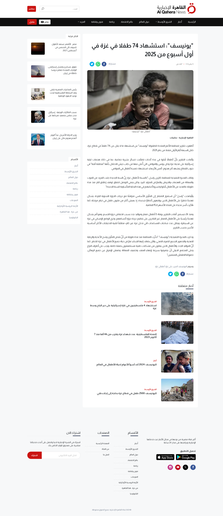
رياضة (112, 21)
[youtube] (178, 467)
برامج (46, 22)
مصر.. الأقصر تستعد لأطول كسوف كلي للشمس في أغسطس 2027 (64, 47)
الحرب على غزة (171, 266)
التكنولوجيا (73, 217)
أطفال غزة (159, 266)
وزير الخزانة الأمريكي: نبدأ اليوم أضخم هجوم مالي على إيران (64, 136)
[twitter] (92, 64)
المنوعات (74, 200)
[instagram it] (170, 467)
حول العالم (144, 21)
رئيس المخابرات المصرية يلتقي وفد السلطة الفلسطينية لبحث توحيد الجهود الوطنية (63, 92)
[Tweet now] (185, 467)
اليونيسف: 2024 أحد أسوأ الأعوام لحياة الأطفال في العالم (126, 364)
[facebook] (104, 64)
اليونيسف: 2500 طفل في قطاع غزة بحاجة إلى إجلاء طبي (127, 393)
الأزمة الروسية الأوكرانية (67, 206)
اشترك (34, 455)
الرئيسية (192, 21)
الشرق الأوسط (164, 21)
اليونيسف (182, 266)
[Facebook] (193, 467)
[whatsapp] (98, 64)
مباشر (32, 9)
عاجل (32, 22)
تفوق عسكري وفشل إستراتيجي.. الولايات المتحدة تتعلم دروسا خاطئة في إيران (62, 70)
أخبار (180, 21)
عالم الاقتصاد (127, 21)
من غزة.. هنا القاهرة (69, 212)
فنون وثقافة (97, 21)
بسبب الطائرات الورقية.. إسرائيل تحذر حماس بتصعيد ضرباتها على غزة (62, 115)
